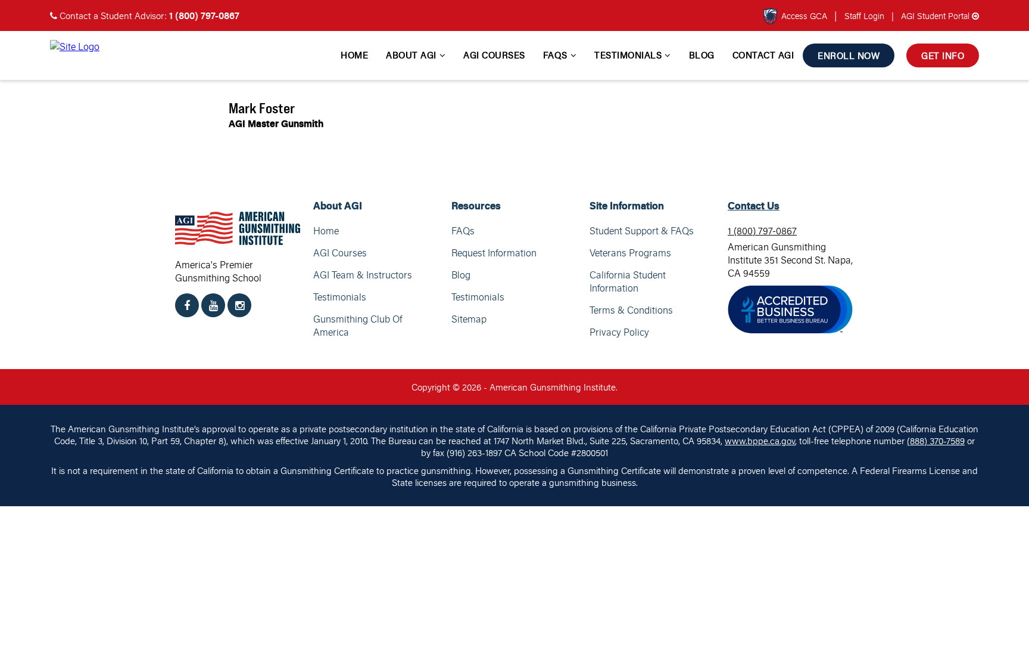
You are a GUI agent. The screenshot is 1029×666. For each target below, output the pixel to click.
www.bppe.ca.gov (760, 441)
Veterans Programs (630, 252)
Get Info (942, 55)
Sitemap (469, 319)
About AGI (411, 55)
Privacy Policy (619, 332)
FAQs (555, 55)
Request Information (494, 252)
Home (354, 55)
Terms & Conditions (631, 310)
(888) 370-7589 (936, 441)
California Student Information (628, 281)
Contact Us (753, 205)
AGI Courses (494, 55)
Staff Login (865, 15)
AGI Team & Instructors (362, 274)
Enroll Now (849, 55)
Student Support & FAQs (642, 230)
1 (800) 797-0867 (762, 230)
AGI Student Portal (931, 15)
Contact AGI (763, 55)
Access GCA (804, 15)
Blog (702, 55)
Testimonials (628, 55)
